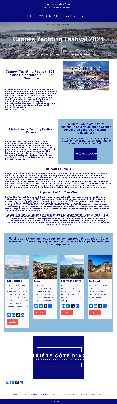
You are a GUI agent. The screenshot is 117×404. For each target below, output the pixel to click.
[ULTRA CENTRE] (17, 267)
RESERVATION (50, 16)
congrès (34, 394)
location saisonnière (69, 394)
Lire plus (12, 322)
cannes (24, 394)
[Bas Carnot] (100, 267)
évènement (44, 394)
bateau (15, 394)
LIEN (30, 109)
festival (55, 394)
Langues (84, 16)
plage (93, 394)
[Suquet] (45, 267)
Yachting (102, 394)
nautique (84, 394)
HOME (31, 16)
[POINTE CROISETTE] (72, 267)
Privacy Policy (68, 16)
